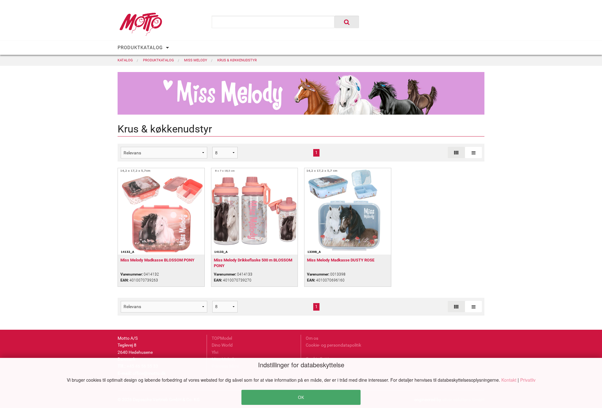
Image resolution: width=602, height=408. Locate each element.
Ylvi (215, 352)
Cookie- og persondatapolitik (333, 345)
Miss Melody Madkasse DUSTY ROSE (340, 260)
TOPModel (222, 338)
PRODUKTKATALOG (140, 47)
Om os (312, 338)
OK (301, 397)
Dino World (222, 345)
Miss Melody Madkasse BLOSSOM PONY (157, 260)
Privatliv (528, 380)
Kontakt (509, 380)
